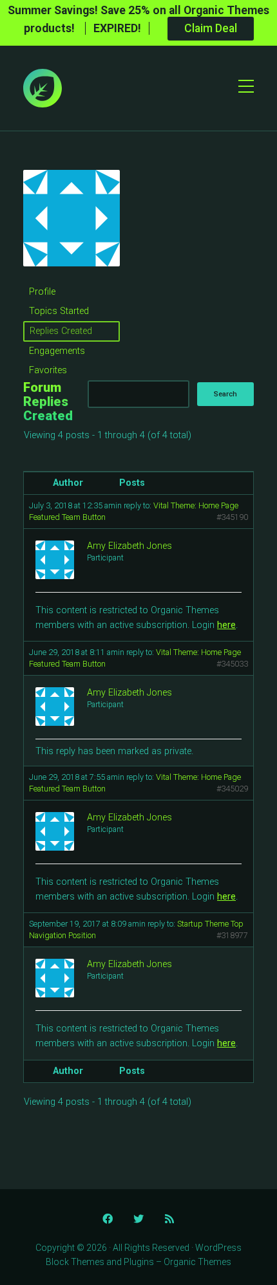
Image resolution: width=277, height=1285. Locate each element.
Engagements (57, 351)
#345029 (232, 788)
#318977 (232, 935)
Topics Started (59, 311)
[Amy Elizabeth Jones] (71, 276)
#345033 (232, 664)
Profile (42, 291)
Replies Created (61, 331)
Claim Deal (210, 28)
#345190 (232, 517)
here (226, 625)
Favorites (48, 370)
